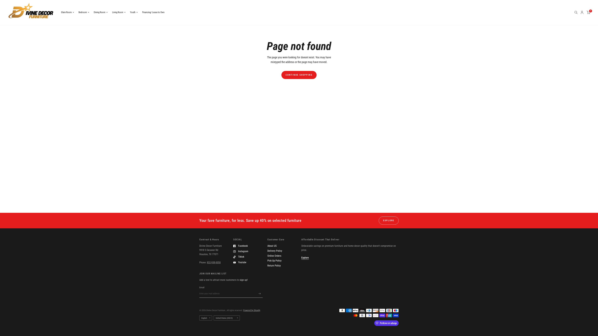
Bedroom (82, 12)
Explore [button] (388, 220)
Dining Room (99, 12)
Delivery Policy (274, 250)
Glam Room (66, 12)
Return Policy (274, 265)
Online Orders (274, 255)
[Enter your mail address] (259, 294)
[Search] (576, 12)
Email (201, 287)
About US (272, 245)
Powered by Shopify (251, 310)
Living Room (117, 12)
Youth (132, 12)
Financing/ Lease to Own (153, 12)
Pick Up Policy (274, 260)
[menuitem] (67, 12)
